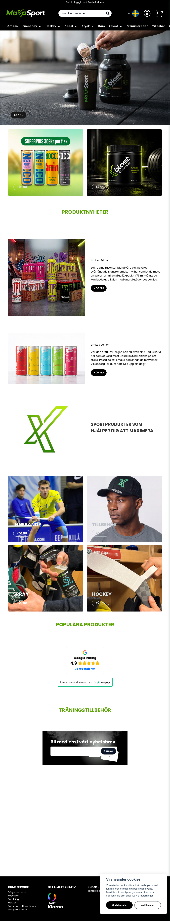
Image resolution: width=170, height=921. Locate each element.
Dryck (86, 26)
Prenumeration (137, 26)
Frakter (12, 902)
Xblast (113, 26)
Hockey (51, 26)
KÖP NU (18, 115)
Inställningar (148, 905)
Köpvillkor (13, 895)
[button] (135, 13)
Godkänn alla (119, 905)
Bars (101, 26)
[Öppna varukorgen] (159, 13)
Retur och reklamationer (22, 906)
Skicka (108, 751)
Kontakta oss (95, 891)
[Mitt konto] (147, 13)
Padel (69, 26)
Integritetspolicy (17, 909)
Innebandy (29, 26)
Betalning (13, 899)
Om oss (12, 26)
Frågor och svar (17, 892)
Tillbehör (158, 26)
